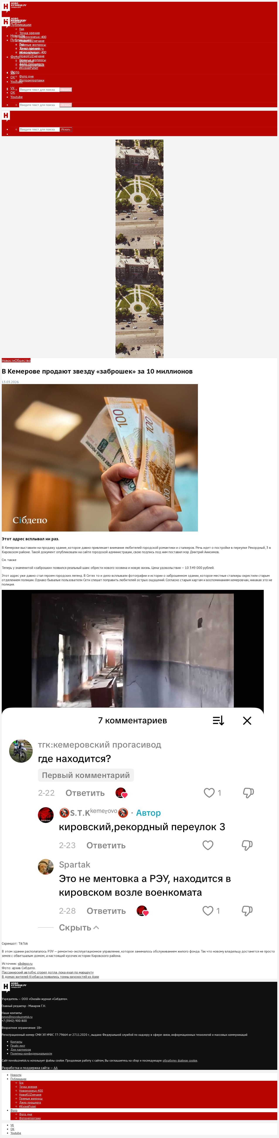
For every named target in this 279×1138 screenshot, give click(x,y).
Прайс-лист (17, 1046)
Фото (14, 57)
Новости (17, 35)
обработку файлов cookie (180, 1060)
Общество (23, 360)
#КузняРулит (28, 68)
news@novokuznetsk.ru (17, 1017)
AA (56, 1067)
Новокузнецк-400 (32, 37)
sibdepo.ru (25, 963)
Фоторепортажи (31, 80)
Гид (21, 44)
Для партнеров (20, 1049)
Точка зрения (29, 33)
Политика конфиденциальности (31, 1053)
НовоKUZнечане (31, 41)
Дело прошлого (31, 64)
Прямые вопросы (32, 45)
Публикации (20, 40)
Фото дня (26, 76)
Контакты (16, 1042)
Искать (65, 89)
